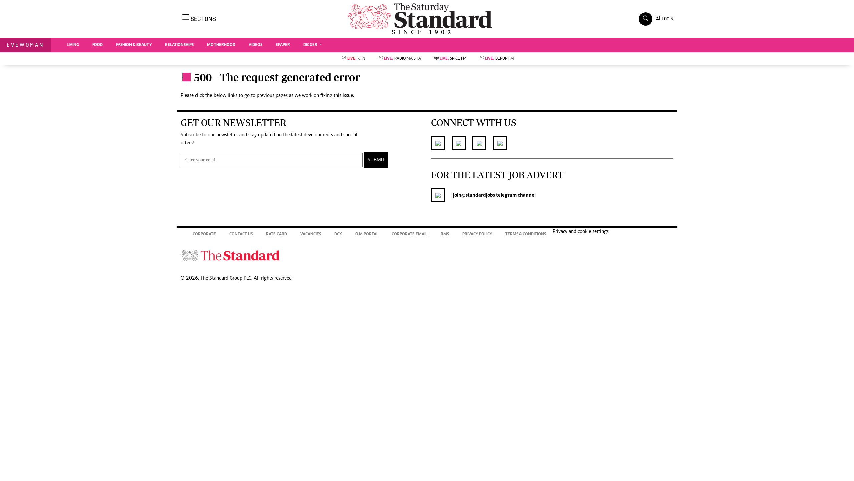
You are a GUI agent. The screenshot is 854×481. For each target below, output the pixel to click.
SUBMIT (376, 160)
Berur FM (499, 59)
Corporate (204, 234)
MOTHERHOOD (221, 45)
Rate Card (276, 234)
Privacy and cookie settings (581, 231)
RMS (445, 234)
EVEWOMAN (25, 45)
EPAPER (283, 45)
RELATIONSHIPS (179, 45)
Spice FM (453, 59)
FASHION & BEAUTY (134, 45)
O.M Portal (366, 234)
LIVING (73, 45)
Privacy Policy (477, 234)
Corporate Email (409, 234)
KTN (356, 59)
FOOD (97, 45)
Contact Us (241, 234)
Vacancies (310, 234)
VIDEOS (255, 45)
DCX (338, 234)
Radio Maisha (402, 59)
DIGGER (310, 45)
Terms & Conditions (525, 234)
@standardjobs (478, 195)
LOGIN (666, 19)
